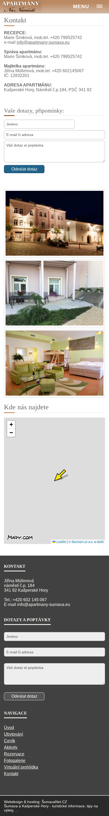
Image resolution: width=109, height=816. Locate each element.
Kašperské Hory (35, 806)
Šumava (11, 806)
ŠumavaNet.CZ (54, 802)
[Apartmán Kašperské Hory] (23, 6)
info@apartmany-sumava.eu (43, 42)
